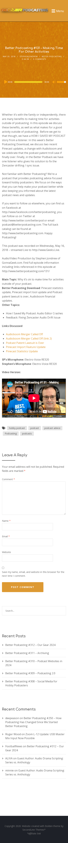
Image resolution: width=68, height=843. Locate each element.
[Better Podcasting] (25, 9)
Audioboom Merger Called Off (24, 334)
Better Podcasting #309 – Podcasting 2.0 (30, 673)
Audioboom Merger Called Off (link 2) (29, 338)
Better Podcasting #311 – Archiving (27, 653)
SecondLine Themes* (34, 829)
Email (6, 536)
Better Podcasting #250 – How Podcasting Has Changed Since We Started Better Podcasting (33, 722)
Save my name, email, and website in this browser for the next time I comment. (33, 573)
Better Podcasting (52, 56)
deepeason (12, 718)
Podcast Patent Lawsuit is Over (25, 343)
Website (6, 552)
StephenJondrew (29, 56)
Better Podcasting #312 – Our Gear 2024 (30, 645)
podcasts (27, 433)
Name (6, 520)
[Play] (5, 82)
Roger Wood (13, 734)
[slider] (61, 84)
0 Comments (39, 59)
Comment (8, 479)
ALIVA (9, 758)
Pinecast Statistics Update (22, 351)
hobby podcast (17, 428)
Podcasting (11, 433)
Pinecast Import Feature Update (26, 347)
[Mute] (54, 82)
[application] (34, 82)
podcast (34, 428)
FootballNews (13, 746)
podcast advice (52, 428)
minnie (9, 770)
